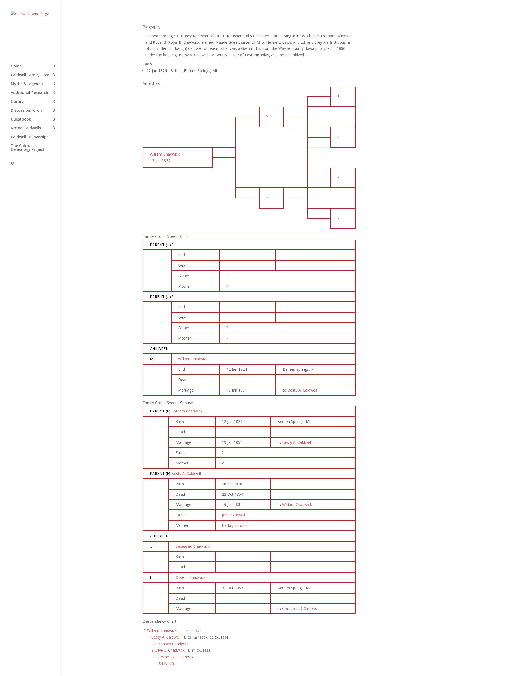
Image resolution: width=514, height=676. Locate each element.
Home (16, 66)
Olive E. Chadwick (191, 577)
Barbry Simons (234, 525)
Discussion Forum (27, 110)
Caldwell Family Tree (30, 75)
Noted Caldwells (26, 128)
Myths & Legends (27, 84)
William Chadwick (193, 358)
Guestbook (21, 119)
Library (17, 102)
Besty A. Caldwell (186, 473)
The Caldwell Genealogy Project (28, 148)
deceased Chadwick (193, 546)
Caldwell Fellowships (29, 137)
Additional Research (29, 93)
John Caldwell (233, 514)
